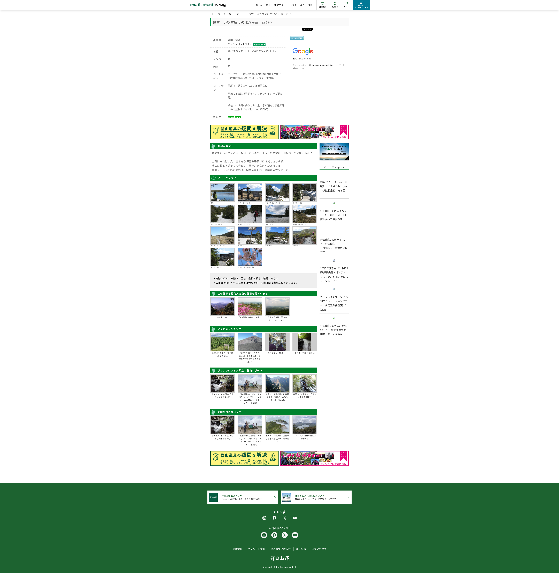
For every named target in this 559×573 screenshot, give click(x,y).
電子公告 (301, 548)
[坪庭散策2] (277, 235)
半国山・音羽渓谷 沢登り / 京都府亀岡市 (304, 395)
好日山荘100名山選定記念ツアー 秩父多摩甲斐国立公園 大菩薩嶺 (333, 330)
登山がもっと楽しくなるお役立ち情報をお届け (242, 497)
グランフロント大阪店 (240, 44)
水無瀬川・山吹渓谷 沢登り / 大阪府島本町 (222, 395)
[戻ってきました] (222, 257)
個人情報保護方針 (281, 548)
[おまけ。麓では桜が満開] (250, 257)
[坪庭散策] (250, 235)
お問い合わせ (319, 548)
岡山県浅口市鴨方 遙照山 (249, 317)
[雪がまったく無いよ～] (222, 235)
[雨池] (222, 192)
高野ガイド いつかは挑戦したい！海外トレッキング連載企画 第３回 (333, 186)
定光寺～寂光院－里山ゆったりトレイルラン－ (277, 318)
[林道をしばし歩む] (250, 214)
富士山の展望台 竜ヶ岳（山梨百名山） (222, 354)
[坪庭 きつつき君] (250, 192)
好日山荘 (334, 167)
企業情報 (237, 548)
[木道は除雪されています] (277, 192)
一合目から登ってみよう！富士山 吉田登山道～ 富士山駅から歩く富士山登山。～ (249, 357)
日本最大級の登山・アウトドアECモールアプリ (315, 497)
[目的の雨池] (277, 214)
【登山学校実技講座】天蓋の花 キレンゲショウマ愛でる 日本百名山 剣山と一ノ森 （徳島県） (249, 398)
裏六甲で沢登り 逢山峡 (305, 352)
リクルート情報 (256, 548)
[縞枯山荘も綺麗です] (304, 214)
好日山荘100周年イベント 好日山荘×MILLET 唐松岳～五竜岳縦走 (334, 215)
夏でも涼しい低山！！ (277, 352)
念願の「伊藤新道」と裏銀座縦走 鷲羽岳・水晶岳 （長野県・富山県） (277, 397)
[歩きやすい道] (304, 192)
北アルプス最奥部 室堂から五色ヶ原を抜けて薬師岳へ (277, 438)
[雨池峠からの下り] (222, 214)
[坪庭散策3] (304, 235)
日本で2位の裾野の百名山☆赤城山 (304, 437)
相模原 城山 (222, 317)
